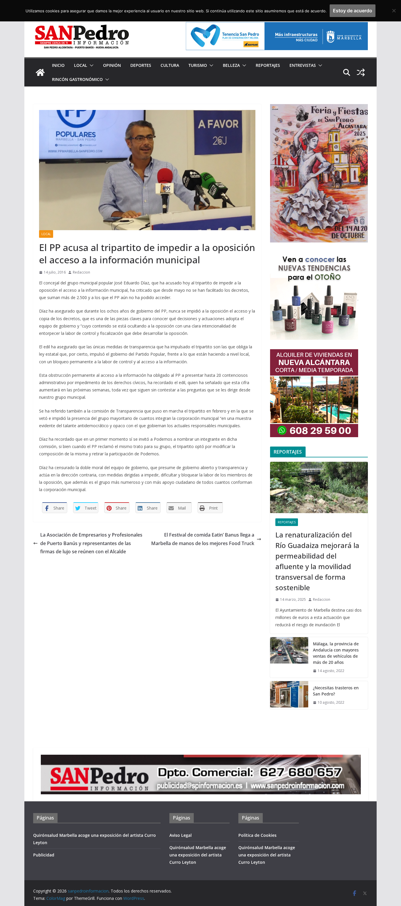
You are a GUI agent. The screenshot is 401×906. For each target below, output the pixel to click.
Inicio (58, 65)
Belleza (231, 65)
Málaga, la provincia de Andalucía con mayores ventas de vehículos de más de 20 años (336, 653)
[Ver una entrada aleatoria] (361, 72)
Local (80, 65)
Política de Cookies (257, 835)
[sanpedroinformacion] (40, 72)
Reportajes (268, 65)
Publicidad (43, 855)
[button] (90, 65)
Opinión (112, 65)
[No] (394, 10)
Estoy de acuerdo (352, 10)
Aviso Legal (180, 835)
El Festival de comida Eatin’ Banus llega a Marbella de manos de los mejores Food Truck (202, 539)
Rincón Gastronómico (77, 79)
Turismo (197, 65)
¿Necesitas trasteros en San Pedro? (336, 691)
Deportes (140, 65)
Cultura (170, 65)
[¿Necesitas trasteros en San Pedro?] (289, 695)
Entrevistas (302, 65)
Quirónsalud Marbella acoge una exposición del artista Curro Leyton (197, 855)
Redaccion (81, 272)
